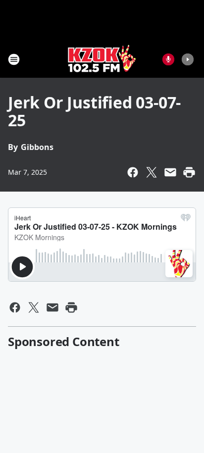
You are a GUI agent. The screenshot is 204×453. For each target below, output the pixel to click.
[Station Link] (102, 59)
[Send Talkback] (168, 59)
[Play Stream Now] (188, 59)
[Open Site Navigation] (14, 59)
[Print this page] (189, 172)
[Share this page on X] (151, 172)
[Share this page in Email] (170, 172)
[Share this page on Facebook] (133, 172)
